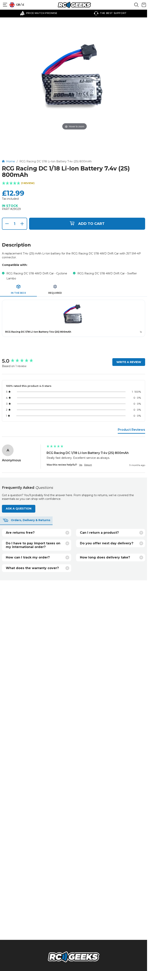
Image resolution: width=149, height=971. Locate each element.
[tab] (18, 289)
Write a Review (128, 362)
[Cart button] (144, 6)
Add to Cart (91, 224)
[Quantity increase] (22, 223)
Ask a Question (18, 508)
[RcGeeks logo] (73, 957)
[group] (23, 360)
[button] (73, 183)
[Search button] (136, 6)
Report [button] (88, 464)
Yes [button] (80, 464)
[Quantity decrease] (7, 223)
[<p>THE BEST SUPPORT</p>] (110, 13)
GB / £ (19, 4)
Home (11, 161)
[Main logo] (74, 5)
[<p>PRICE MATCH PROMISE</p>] (38, 13)
